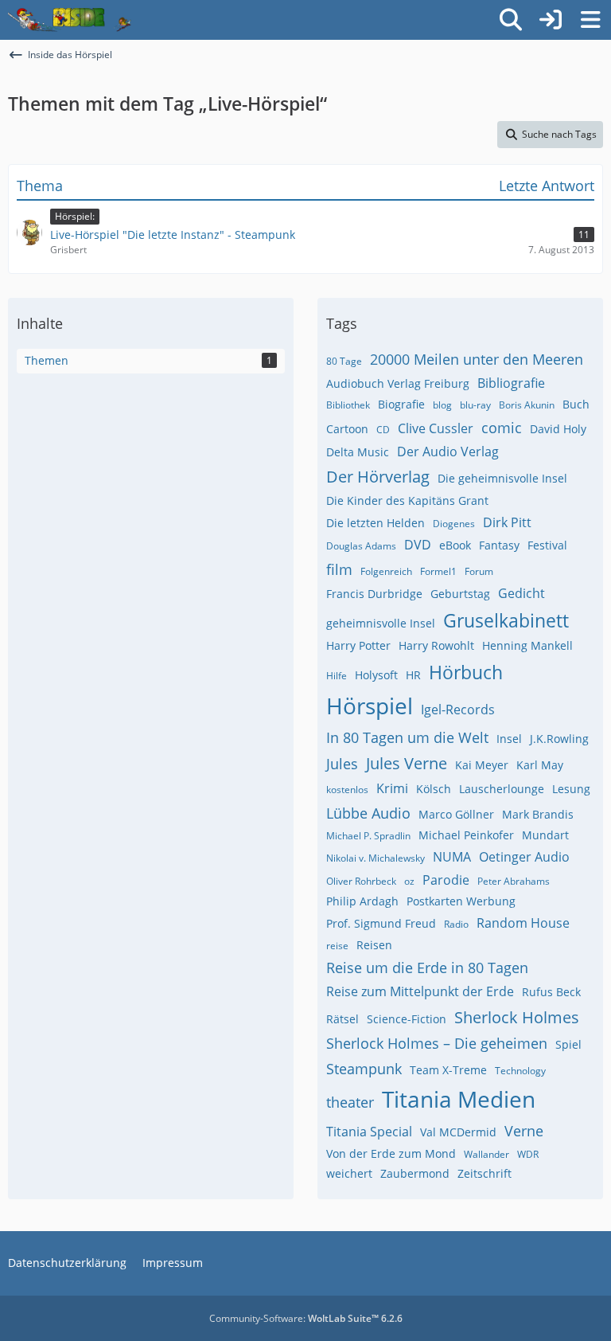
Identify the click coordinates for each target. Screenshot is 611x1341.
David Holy (558, 428)
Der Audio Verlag (448, 451)
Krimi (392, 788)
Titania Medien (458, 1099)
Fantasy (499, 545)
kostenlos (347, 789)
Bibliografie (511, 383)
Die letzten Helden (375, 522)
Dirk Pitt (507, 522)
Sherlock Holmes (516, 1017)
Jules (342, 763)
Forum (479, 571)
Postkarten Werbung (461, 901)
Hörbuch (466, 672)
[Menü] (590, 20)
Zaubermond (414, 1173)
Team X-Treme (448, 1069)
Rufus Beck (551, 991)
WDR (528, 1154)
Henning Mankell (527, 645)
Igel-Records (458, 709)
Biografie (401, 404)
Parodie (445, 880)
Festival (547, 545)
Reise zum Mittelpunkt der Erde (420, 991)
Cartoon (347, 428)
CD (383, 429)
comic (501, 427)
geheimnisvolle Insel (380, 623)
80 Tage (344, 361)
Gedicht (521, 593)
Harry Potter (358, 645)
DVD (417, 544)
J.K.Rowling (559, 738)
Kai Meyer (481, 764)
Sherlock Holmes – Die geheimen (436, 1043)
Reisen (374, 944)
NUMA (452, 857)
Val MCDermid (458, 1132)
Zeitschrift (484, 1173)
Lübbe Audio (368, 813)
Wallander (486, 1154)
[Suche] (511, 20)
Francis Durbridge (374, 593)
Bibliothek (348, 405)
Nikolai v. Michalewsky (375, 858)
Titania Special (369, 1131)
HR (413, 674)
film (339, 569)
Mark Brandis (538, 814)
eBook (455, 545)
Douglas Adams (361, 546)
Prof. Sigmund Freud (381, 923)
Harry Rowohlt (436, 645)
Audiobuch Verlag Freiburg (397, 383)
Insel (509, 738)
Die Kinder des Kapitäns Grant (407, 500)
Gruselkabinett (506, 620)
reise (337, 945)
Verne (523, 1130)
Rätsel (342, 1018)
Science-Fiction (406, 1018)
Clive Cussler (435, 428)
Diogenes (454, 523)
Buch (576, 404)
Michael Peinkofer (466, 835)
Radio (456, 924)
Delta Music (357, 451)
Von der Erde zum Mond (391, 1153)
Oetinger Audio (524, 857)
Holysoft (376, 674)
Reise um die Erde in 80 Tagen (427, 967)
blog (442, 405)
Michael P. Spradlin (368, 836)
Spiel (568, 1044)
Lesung (571, 788)
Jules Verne (406, 763)
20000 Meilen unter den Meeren (476, 359)
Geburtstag (460, 593)
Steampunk (364, 1068)
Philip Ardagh (362, 901)
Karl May (539, 764)
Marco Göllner (456, 814)
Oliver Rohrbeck (361, 881)
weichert (349, 1173)
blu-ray (475, 405)
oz (409, 881)
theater (350, 1102)
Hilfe (336, 675)
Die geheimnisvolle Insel (502, 478)
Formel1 (438, 571)
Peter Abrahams (513, 881)
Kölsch (433, 788)
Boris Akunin (527, 405)
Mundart (545, 835)
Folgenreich (386, 571)
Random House (523, 923)
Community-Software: (306, 1318)
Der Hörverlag (378, 476)
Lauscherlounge (501, 788)
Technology (520, 1070)
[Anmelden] (550, 20)
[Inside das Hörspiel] (69, 20)
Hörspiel (369, 705)
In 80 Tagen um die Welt (407, 737)
